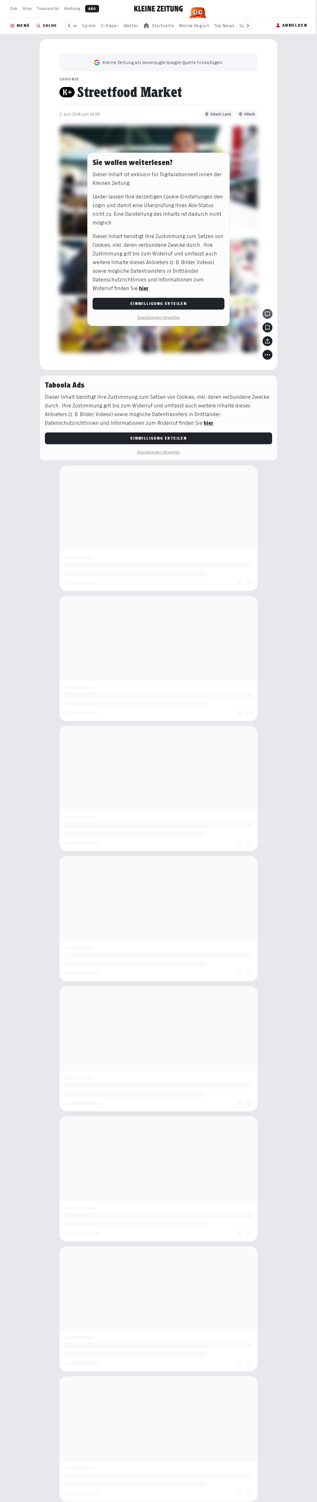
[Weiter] (247, 25)
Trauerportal (48, 9)
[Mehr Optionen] (267, 355)
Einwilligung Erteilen (158, 304)
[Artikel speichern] (267, 327)
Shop (27, 9)
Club (13, 9)
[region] (158, 26)
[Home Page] (158, 9)
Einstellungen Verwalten (158, 317)
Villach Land (220, 114)
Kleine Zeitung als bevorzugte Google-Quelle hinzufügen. (162, 62)
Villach (249, 114)
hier (144, 288)
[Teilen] (267, 341)
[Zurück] (69, 25)
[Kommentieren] (267, 314)
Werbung (72, 9)
